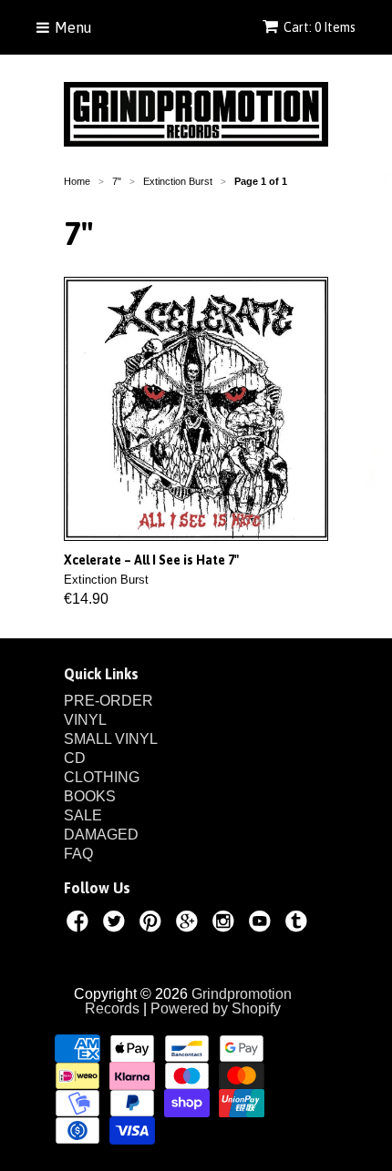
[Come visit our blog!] (299, 924)
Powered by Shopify (215, 1008)
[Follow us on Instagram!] (226, 924)
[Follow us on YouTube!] (262, 924)
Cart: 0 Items (320, 27)
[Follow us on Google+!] (189, 924)
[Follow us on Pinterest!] (153, 924)
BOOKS (90, 796)
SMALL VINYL (111, 739)
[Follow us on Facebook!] (80, 924)
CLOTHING (101, 777)
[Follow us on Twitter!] (116, 924)
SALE (83, 815)
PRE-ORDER (108, 700)
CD (75, 758)
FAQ (78, 853)
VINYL (85, 720)
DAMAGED (101, 834)
